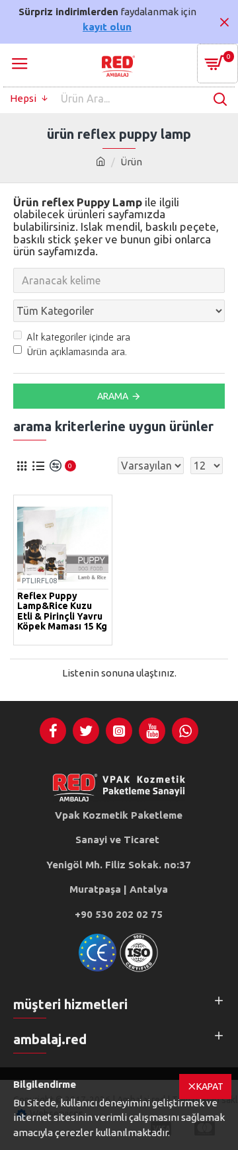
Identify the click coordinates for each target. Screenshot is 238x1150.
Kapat (209, 1086)
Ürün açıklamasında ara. (76, 351)
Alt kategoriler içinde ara (78, 337)
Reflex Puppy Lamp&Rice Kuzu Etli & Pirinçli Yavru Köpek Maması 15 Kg (62, 611)
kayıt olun (107, 26)
